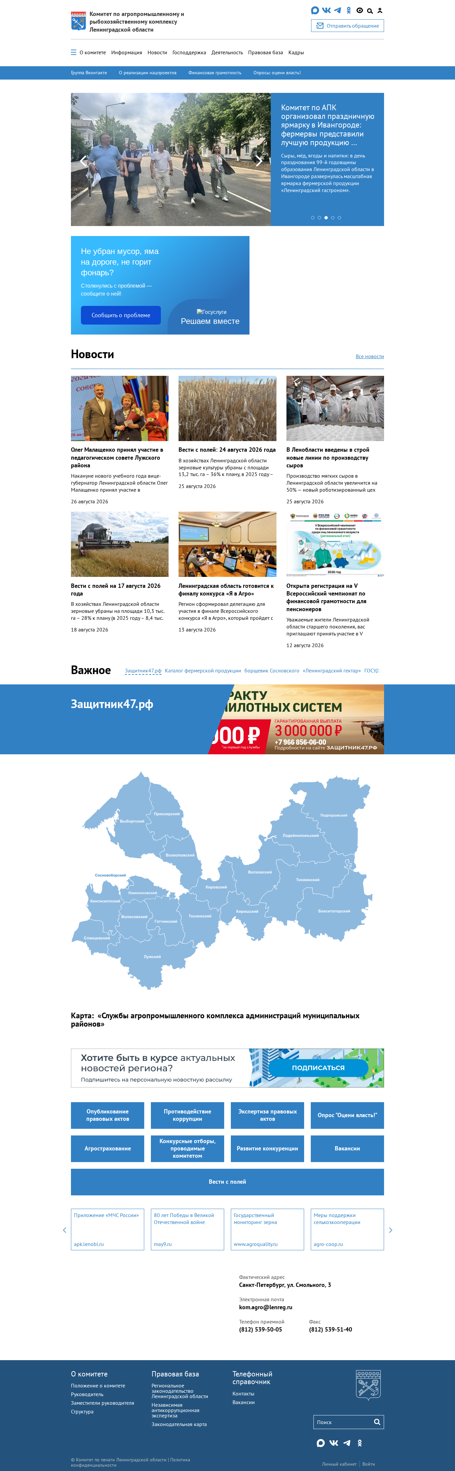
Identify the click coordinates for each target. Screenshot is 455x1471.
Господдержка (189, 52)
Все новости (370, 356)
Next (259, 160)
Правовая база (265, 52)
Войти (368, 1464)
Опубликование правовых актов (107, 1114)
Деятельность (227, 52)
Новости (157, 52)
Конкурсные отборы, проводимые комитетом (188, 1148)
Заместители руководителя (102, 1402)
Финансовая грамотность (215, 73)
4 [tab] (334, 219)
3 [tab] (327, 219)
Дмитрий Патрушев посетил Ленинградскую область (323, 116)
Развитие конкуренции (267, 1148)
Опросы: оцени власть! (277, 73)
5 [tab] (341, 219)
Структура (82, 1411)
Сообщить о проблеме (121, 315)
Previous (82, 160)
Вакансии (347, 1148)
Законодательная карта (179, 1424)
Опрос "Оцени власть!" (347, 1115)
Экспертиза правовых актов (267, 1114)
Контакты (243, 1393)
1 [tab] (314, 219)
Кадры (296, 52)
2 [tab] (321, 219)
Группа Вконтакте (89, 73)
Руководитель (87, 1394)
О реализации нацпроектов (148, 73)
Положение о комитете (98, 1385)
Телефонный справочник (252, 1377)
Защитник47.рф (112, 703)
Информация (126, 52)
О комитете (93, 52)
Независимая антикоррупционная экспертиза (176, 1410)
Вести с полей (227, 1181)
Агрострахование (108, 1148)
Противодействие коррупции (187, 1114)
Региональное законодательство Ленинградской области (180, 1390)
